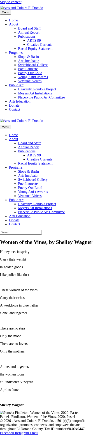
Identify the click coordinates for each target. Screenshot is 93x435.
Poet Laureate (28, 69)
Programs (16, 53)
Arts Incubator (28, 61)
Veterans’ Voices (30, 81)
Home (13, 20)
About (13, 24)
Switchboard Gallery (33, 65)
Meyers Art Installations (35, 93)
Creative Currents (39, 44)
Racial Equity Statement (35, 48)
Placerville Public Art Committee (41, 97)
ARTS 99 (34, 40)
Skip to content (10, 2)
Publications (26, 36)
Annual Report (28, 32)
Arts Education (19, 101)
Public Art (16, 85)
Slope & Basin (28, 57)
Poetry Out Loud (30, 73)
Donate (14, 105)
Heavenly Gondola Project (37, 89)
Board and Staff (29, 28)
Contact (14, 109)
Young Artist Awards (33, 77)
